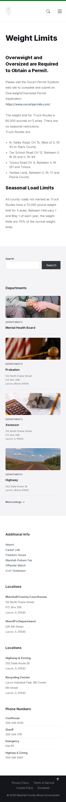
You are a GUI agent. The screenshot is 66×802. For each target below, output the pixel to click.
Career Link (13, 550)
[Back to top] (57, 779)
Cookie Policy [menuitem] (24, 787)
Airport (10, 544)
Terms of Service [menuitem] (43, 782)
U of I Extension (15, 570)
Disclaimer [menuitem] (44, 787)
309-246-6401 (14, 757)
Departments (14, 322)
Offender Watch (16, 565)
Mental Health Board (20, 327)
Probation (13, 370)
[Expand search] (48, 11)
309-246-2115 (14, 734)
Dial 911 (10, 745)
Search (10, 258)
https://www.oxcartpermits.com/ (28, 104)
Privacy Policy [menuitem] (20, 782)
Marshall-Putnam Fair (19, 560)
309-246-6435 (14, 722)
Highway (12, 480)
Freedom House (16, 555)
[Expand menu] (59, 11)
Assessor (12, 425)
